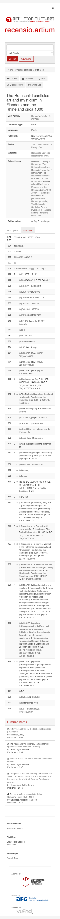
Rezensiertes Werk (39, 155)
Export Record (16, 84)
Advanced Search (15, 828)
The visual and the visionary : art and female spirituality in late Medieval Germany (28, 745)
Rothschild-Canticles (40, 152)
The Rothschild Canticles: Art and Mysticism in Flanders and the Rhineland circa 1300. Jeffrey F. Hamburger (41, 185)
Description (12, 230)
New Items (11, 844)
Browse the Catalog (16, 841)
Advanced (26, 58)
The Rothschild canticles (21, 69)
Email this (28, 78)
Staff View (27, 230)
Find (13, 58)
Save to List (35, 84)
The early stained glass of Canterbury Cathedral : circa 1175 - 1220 (25, 795)
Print (43, 78)
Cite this (13, 78)
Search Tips (12, 858)
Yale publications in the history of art (41, 146)
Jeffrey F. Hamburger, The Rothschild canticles (40, 164)
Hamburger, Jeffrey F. (40, 115)
